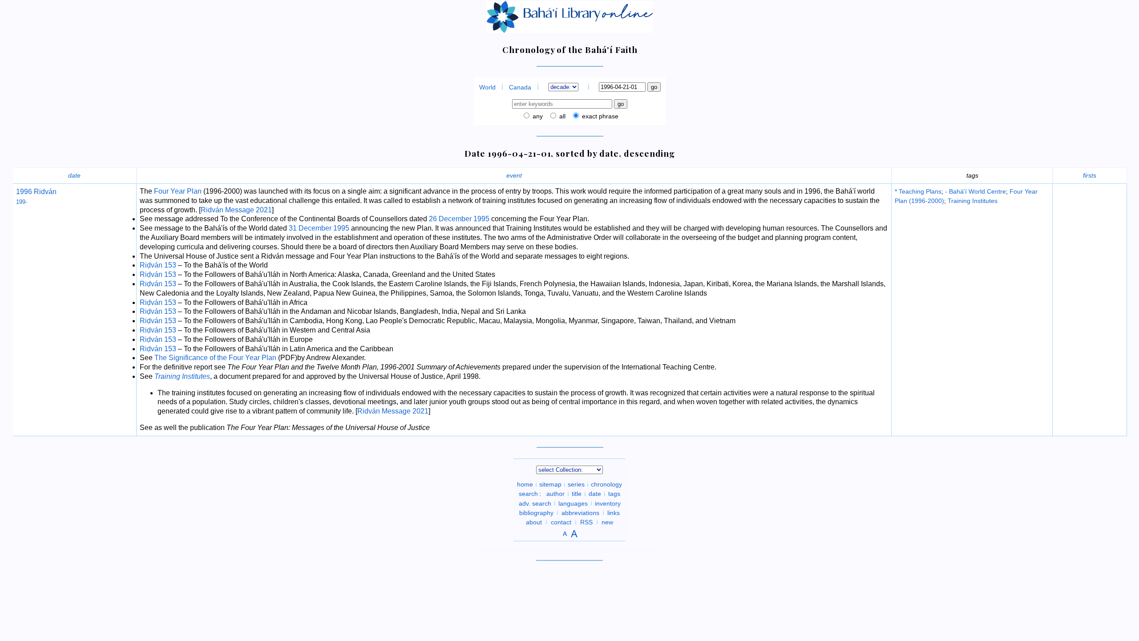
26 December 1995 (459, 219)
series (576, 484)
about (534, 521)
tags (614, 493)
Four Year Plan (178, 191)
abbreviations (580, 512)
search (528, 493)
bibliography (536, 512)
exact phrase (599, 116)
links (613, 512)
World (487, 87)
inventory (608, 503)
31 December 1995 (319, 228)
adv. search (535, 503)
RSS (586, 521)
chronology (606, 484)
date (74, 175)
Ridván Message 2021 (236, 210)
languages (573, 503)
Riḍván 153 (158, 265)
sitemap (550, 484)
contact (561, 521)
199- (21, 202)
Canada (520, 87)
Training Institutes (973, 200)
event (514, 175)
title (577, 493)
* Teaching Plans (918, 191)
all (561, 116)
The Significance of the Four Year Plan (215, 357)
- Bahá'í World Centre (975, 191)
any (537, 116)
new (607, 521)
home (525, 484)
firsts (1089, 175)
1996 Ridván (36, 191)
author (555, 493)
